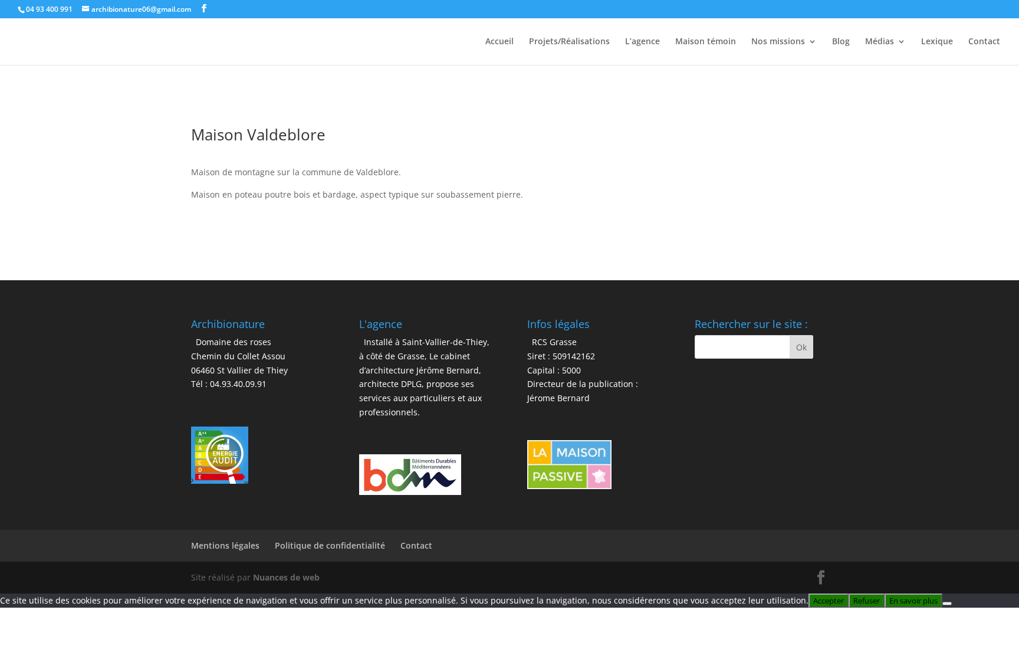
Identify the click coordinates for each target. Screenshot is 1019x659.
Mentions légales (225, 545)
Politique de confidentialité (330, 545)
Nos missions (778, 42)
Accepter (828, 600)
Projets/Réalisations (569, 42)
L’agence (642, 42)
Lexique (937, 42)
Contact (984, 42)
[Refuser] (947, 603)
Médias (879, 42)
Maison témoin (705, 42)
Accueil (499, 42)
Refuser (866, 600)
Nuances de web (286, 577)
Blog (841, 42)
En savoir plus (913, 600)
